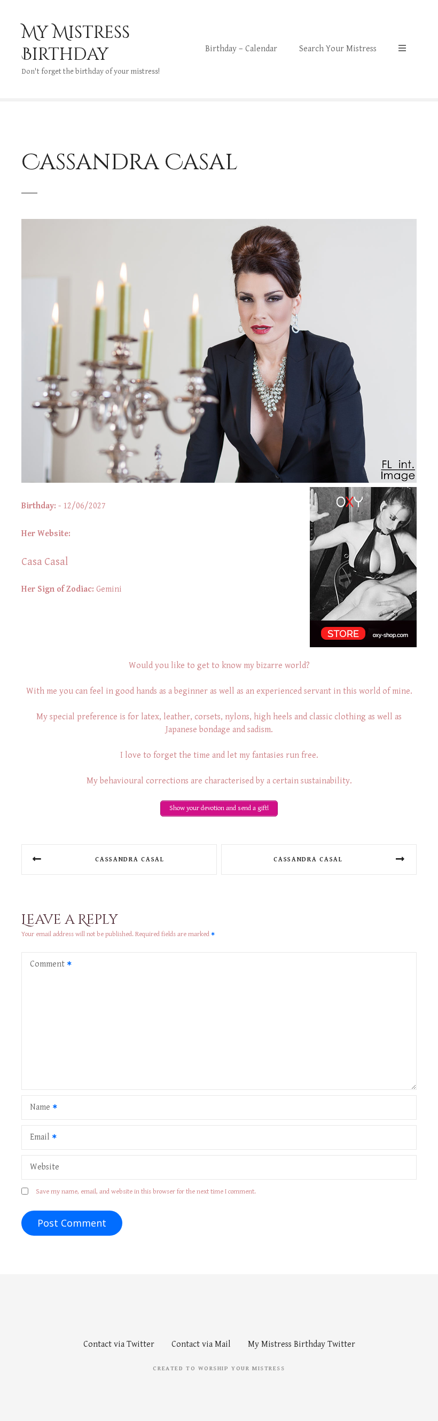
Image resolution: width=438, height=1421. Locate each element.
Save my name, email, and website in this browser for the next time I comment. (146, 1192)
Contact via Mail (201, 1344)
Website (44, 1167)
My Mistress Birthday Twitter (301, 1344)
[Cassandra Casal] (219, 480)
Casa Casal (44, 562)
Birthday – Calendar (241, 49)
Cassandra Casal (129, 859)
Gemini (109, 589)
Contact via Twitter (118, 1344)
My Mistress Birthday (75, 43)
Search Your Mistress (338, 49)
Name (37, 1108)
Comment (44, 965)
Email (37, 1138)
